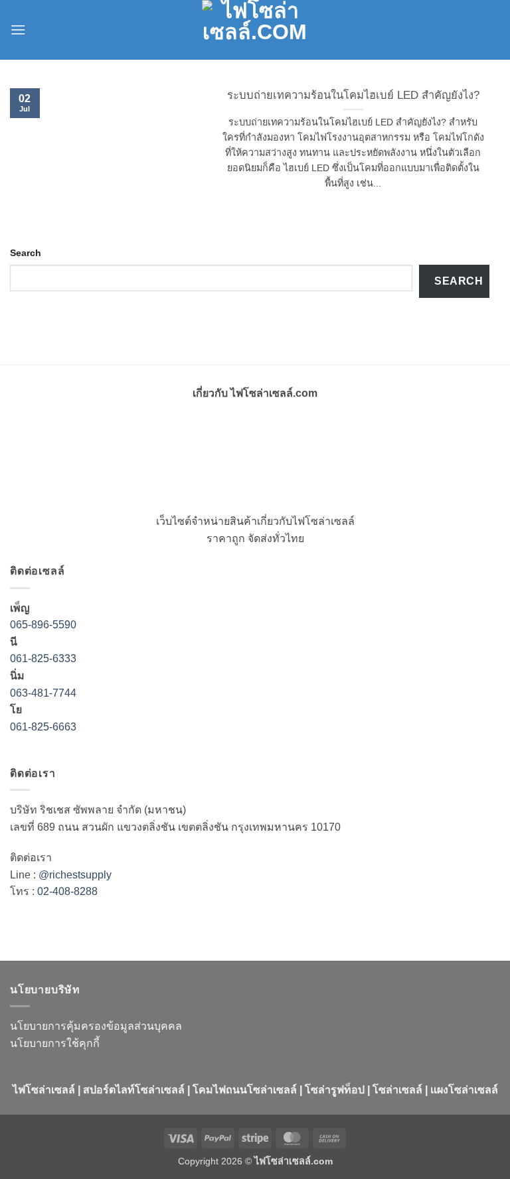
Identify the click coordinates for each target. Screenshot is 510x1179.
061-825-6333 (43, 658)
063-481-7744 (44, 693)
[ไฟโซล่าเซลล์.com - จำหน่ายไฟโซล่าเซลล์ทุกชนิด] (255, 30)
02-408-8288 (67, 891)
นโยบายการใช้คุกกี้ (55, 1043)
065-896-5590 (43, 624)
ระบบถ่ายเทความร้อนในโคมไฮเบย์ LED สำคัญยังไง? (353, 95)
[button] (18, 29)
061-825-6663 (43, 726)
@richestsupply (75, 874)
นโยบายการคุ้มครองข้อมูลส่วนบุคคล (96, 1026)
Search (25, 252)
